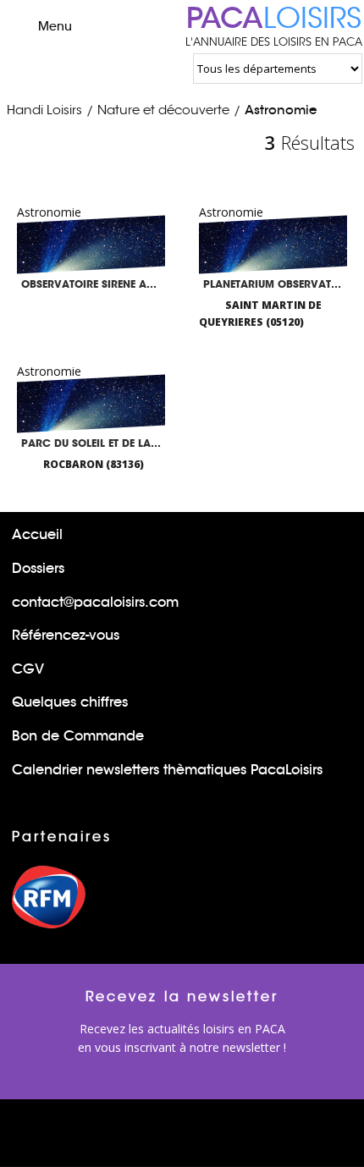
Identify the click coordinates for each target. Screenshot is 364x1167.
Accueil (37, 534)
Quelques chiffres (70, 702)
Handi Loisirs (44, 110)
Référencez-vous (65, 635)
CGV (28, 669)
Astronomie (281, 110)
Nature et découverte (163, 110)
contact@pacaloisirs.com (95, 602)
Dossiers (38, 568)
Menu (55, 26)
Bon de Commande (78, 736)
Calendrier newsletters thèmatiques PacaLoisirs (167, 770)
